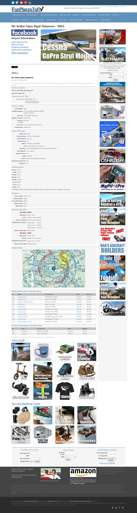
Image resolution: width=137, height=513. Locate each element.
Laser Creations (65, 15)
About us (116, 15)
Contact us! (25, 20)
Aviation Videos (38, 20)
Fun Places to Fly (18, 15)
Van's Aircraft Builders (48, 15)
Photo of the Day (104, 15)
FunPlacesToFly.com (17, 501)
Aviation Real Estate (88, 15)
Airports (76, 15)
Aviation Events (32, 15)
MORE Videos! (50, 20)
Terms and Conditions (112, 6)
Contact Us (123, 6)
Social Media (105, 20)
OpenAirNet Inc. (42, 501)
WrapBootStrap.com (63, 501)
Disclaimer (15, 493)
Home (102, 6)
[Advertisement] (112, 347)
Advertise (15, 20)
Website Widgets (92, 20)
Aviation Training (76, 20)
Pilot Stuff (62, 20)
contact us (94, 501)
